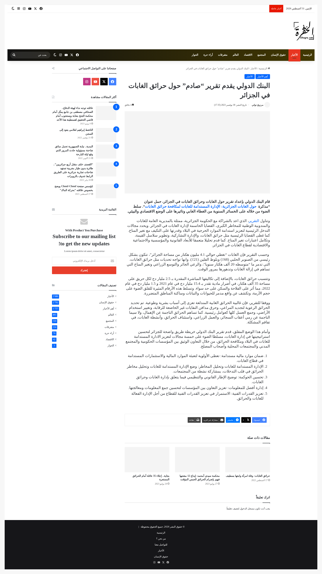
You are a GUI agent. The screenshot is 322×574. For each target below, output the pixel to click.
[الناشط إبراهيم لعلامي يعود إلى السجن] (106, 135)
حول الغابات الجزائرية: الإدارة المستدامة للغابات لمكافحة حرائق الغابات (200, 206)
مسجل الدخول (247, 508)
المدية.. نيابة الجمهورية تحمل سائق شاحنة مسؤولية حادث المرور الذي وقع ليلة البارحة (74, 150)
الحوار (195, 54)
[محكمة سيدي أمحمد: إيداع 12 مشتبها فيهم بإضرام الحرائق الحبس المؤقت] (197, 459)
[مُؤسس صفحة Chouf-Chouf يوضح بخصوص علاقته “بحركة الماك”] (106, 191)
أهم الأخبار (263, 76)
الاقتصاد (248, 54)
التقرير (254, 221)
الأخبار (294, 54)
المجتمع (262, 54)
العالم (236, 54)
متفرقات (223, 54)
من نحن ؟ (161, 538)
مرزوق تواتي (257, 105)
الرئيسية (307, 54)
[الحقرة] (304, 31)
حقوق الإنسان (278, 54)
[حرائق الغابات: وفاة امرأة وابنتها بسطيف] (247, 459)
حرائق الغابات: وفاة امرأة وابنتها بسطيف (248, 475)
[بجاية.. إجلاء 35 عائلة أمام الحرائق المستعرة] (147, 459)
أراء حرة (208, 54)
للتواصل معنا (161, 544)
